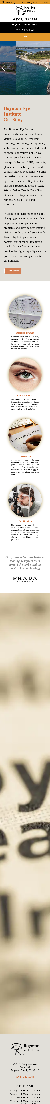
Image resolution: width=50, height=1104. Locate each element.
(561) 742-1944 (25, 1076)
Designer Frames (25, 332)
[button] (20, 93)
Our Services (25, 521)
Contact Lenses (25, 395)
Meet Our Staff (13, 271)
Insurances (25, 456)
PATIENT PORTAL (25, 30)
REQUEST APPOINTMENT (25, 25)
